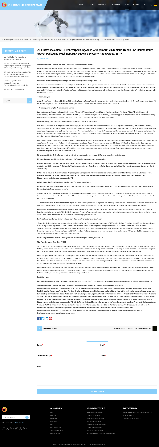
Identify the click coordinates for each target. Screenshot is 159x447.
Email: (102, 345)
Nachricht (116, 5)
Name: (40, 345)
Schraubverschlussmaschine (96, 424)
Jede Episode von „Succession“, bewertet (129, 328)
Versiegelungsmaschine (95, 430)
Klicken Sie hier (19, 422)
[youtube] (16, 428)
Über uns (90, 5)
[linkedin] (7, 428)
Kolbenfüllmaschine (93, 415)
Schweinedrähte (128, 415)
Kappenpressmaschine (94, 427)
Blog (127, 5)
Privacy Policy (55, 433)
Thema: (103, 356)
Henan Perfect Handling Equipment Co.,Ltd (137, 412)
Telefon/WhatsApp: (44, 356)
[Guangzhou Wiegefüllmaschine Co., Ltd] (12, 409)
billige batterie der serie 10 (132, 418)
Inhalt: (40, 366)
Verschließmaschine (94, 421)
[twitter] (12, 428)
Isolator (54, 328)
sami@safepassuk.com (99, 444)
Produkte (102, 5)
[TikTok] (24, 428)
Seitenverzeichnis (56, 430)
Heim (81, 5)
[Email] (27, 417)
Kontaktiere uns (139, 5)
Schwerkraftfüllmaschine (95, 418)
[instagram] (20, 428)
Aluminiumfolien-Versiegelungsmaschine (101, 433)
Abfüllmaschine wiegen (95, 412)
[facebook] (3, 428)
